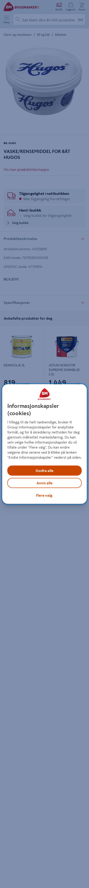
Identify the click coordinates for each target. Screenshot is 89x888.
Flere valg (44, 495)
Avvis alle (44, 483)
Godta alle (44, 470)
